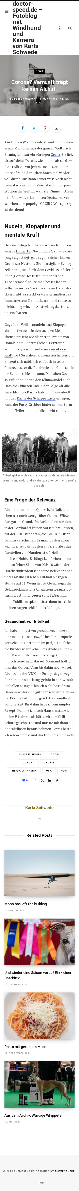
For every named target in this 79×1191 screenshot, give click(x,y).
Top (40, 1182)
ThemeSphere (65, 1171)
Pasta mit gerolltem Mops (25, 1047)
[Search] (68, 28)
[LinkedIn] (49, 780)
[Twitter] (34, 128)
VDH (64, 770)
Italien (59, 509)
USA (49, 770)
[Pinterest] (45, 128)
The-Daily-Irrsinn (24, 770)
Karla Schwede (24, 99)
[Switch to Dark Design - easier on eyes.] (59, 27)
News (39, 71)
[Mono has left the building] (39, 873)
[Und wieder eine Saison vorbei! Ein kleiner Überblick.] (39, 942)
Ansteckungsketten (51, 306)
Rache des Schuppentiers (36, 398)
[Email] (56, 128)
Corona (29, 762)
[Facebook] (22, 128)
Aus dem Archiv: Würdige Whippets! (33, 1115)
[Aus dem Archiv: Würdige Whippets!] (39, 1084)
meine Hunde (22, 636)
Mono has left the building (25, 904)
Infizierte (23, 251)
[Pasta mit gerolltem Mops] (39, 1015)
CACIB (45, 203)
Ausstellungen (30, 754)
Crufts (55, 154)
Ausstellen (12, 552)
